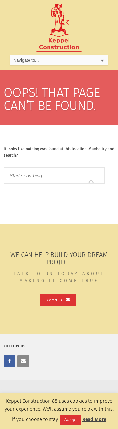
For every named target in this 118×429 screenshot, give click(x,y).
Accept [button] (70, 420)
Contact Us (54, 299)
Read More (94, 419)
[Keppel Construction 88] (59, 27)
